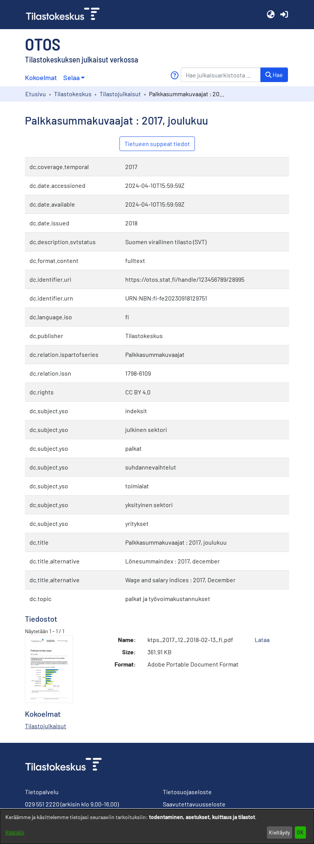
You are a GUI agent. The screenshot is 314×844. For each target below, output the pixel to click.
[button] (270, 14)
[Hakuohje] (174, 75)
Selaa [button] (71, 77)
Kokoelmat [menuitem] (41, 77)
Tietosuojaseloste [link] (187, 791)
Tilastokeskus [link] (73, 93)
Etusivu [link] (35, 93)
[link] (66, 15)
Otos (43, 43)
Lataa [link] (262, 639)
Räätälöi (15, 832)
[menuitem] (73, 77)
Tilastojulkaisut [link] (120, 93)
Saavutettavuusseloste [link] (194, 804)
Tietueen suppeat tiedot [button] (157, 143)
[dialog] (157, 826)
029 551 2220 (42, 804)
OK (300, 832)
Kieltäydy (279, 832)
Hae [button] (277, 74)
